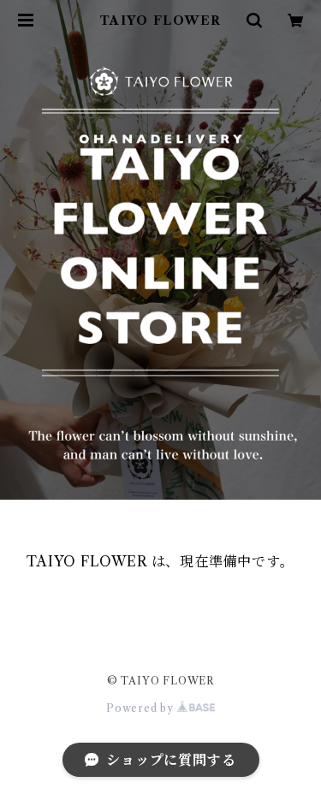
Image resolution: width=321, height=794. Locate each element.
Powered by (141, 708)
